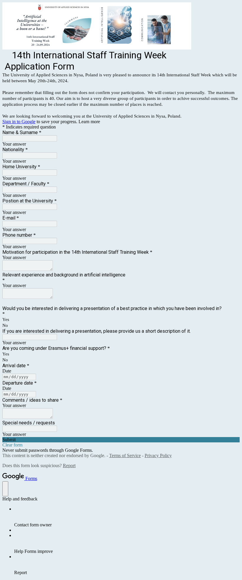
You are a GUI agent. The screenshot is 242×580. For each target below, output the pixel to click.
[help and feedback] (5, 488)
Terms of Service (125, 455)
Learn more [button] (89, 121)
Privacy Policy (158, 455)
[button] (121, 439)
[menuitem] (127, 517)
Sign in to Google (18, 121)
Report (69, 465)
